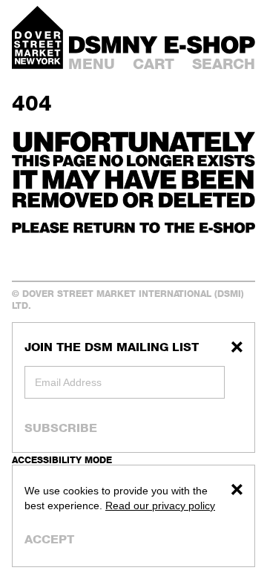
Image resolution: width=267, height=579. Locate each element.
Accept (49, 539)
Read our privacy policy (160, 505)
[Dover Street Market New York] (37, 37)
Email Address (68, 382)
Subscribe (60, 427)
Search (223, 64)
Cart (153, 64)
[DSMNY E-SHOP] (162, 42)
